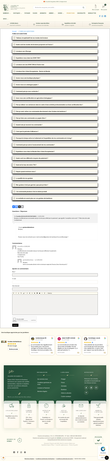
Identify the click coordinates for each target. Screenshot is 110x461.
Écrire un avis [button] (13, 349)
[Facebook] (99, 16)
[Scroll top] (107, 458)
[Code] (42, 293)
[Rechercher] (83, 7)
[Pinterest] (86, 393)
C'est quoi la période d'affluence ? (27, 131)
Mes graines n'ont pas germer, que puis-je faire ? (32, 185)
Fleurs (63, 382)
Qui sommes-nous (42, 379)
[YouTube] (105, 16)
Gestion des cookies (80, 459)
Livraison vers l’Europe (23, 51)
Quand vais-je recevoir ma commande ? (29, 125)
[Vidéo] (39, 293)
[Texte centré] (29, 293)
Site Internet (15, 286)
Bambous (64, 389)
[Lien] (32, 293)
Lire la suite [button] (34, 352)
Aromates (64, 386)
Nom (13, 272)
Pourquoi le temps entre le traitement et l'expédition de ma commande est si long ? (44, 138)
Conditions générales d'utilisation (45, 459)
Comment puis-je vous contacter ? (27, 91)
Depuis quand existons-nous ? (26, 171)
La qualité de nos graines (24, 178)
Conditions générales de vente (44, 383)
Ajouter (15, 325)
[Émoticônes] (44, 293)
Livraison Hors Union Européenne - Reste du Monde (33, 71)
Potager (63, 379)
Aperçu (50, 293)
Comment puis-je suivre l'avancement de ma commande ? (35, 145)
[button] (107, 345)
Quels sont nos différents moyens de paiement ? (32, 158)
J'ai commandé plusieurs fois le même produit (31, 191)
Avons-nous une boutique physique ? (28, 78)
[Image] (37, 293)
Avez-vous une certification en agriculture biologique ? (34, 98)
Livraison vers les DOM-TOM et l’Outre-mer (30, 64)
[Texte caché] (34, 293)
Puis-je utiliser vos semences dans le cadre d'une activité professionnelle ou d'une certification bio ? (49, 105)
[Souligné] (18, 293)
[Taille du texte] (21, 293)
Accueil (14, 31)
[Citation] (27, 293)
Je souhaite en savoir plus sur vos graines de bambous (34, 198)
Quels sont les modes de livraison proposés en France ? (34, 44)
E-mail (14, 279)
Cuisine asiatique (66, 396)
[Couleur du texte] (24, 293)
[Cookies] (3, 457)
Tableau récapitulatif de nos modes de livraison (32, 38)
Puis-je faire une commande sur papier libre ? (31, 118)
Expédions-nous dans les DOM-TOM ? (28, 58)
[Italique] (16, 293)
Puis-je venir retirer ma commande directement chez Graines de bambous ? (41, 111)
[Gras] (13, 293)
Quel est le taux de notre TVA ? (26, 165)
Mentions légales (42, 391)
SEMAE (59, 438)
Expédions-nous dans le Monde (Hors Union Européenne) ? (35, 151)
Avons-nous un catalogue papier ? (27, 84)
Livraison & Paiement (43, 388)
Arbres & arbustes (66, 393)
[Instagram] (102, 16)
